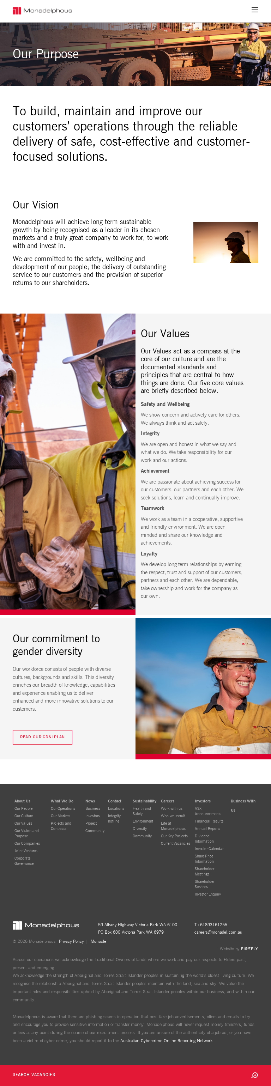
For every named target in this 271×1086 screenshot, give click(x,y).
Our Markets (60, 816)
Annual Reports (207, 829)
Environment (143, 821)
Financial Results (209, 821)
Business (92, 809)
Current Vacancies (175, 843)
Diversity (140, 829)
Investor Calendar (209, 849)
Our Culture (23, 816)
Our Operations (63, 809)
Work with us (171, 809)
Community (94, 831)
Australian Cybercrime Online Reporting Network (166, 1041)
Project (91, 823)
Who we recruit (173, 816)
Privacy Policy (71, 941)
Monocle (98, 941)
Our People (23, 809)
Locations (116, 809)
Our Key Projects (174, 836)
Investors (92, 816)
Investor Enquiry (208, 894)
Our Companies (27, 843)
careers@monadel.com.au (218, 932)
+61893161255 (212, 925)
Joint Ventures (25, 851)
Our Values (23, 823)
